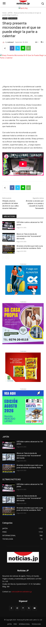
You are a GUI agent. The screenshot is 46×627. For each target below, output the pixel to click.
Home (4, 13)
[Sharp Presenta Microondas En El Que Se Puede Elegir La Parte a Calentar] (23, 3)
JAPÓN (10, 13)
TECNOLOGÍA (13, 18)
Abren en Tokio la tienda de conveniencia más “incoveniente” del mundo (29, 236)
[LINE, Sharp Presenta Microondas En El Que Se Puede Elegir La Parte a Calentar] (23, 48)
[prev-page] (3, 257)
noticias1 (10, 42)
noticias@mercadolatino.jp (21, 591)
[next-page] (7, 257)
